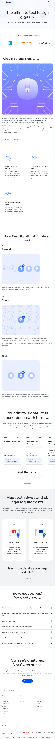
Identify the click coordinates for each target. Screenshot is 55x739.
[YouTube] (52, 732)
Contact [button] (39, 703)
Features (4, 698)
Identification (5, 703)
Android (4, 725)
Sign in (39, 701)
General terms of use (32, 737)
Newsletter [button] (40, 706)
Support (4, 716)
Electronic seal (5, 708)
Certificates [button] (42, 737)
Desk (21, 698)
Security (4, 706)
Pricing (4, 713)
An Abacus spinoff (8, 733)
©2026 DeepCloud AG (9, 731)
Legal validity (5, 701)
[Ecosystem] (3, 2)
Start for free (40, 698)
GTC (24, 737)
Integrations (5, 711)
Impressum (7, 737)
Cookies (48, 737)
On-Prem (22, 701)
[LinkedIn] (49, 732)
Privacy (13, 737)
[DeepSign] (11, 2)
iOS (3, 723)
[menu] (52, 2)
